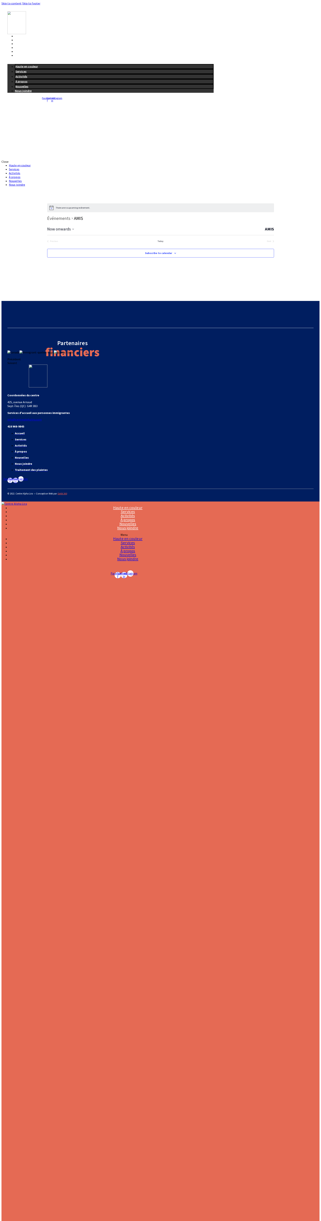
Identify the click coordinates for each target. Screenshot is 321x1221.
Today (161, 241)
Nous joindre (23, 55)
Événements (59, 218)
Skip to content (11, 3)
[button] (110, 62)
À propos (21, 47)
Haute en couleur (26, 36)
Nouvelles (21, 51)
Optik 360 (62, 493)
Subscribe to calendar (158, 253)
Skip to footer (31, 3)
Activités (21, 43)
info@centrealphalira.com (24, 419)
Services (20, 40)
